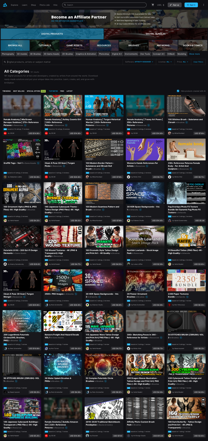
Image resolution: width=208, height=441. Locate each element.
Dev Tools (145, 54)
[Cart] (152, 4)
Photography (8, 54)
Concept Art (158, 54)
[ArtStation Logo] (5, 5)
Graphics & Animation (86, 54)
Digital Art (117, 54)
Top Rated (53, 91)
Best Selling (19, 91)
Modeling (182, 54)
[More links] (203, 4)
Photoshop (104, 54)
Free (62, 91)
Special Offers (36, 91)
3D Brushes (35, 54)
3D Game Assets (51, 54)
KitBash (171, 54)
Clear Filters (198, 62)
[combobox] (104, 5)
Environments (131, 54)
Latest (70, 91)
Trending (6, 91)
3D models (22, 54)
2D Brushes (67, 54)
